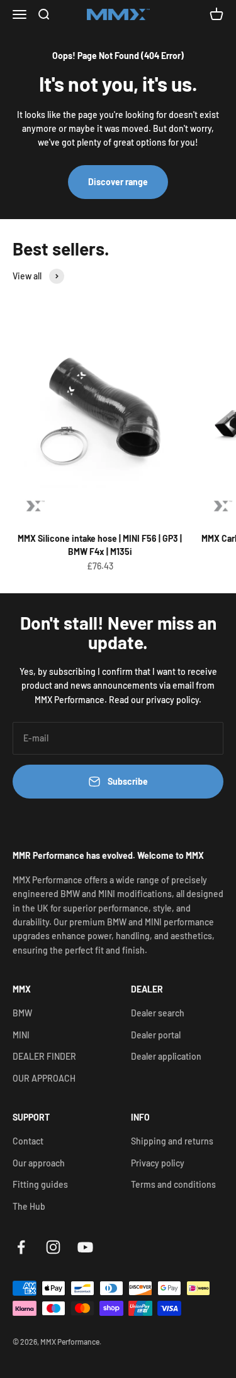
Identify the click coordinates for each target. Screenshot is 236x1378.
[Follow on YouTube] (85, 1247)
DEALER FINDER (44, 1056)
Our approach (39, 1163)
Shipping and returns (172, 1141)
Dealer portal (156, 1035)
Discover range (118, 181)
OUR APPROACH (44, 1078)
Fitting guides (40, 1184)
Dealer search (157, 1013)
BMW (22, 1013)
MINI (21, 1035)
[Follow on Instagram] (53, 1247)
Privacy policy (157, 1163)
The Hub (29, 1206)
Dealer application (166, 1056)
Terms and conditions (173, 1184)
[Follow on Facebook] (21, 1247)
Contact (28, 1141)
